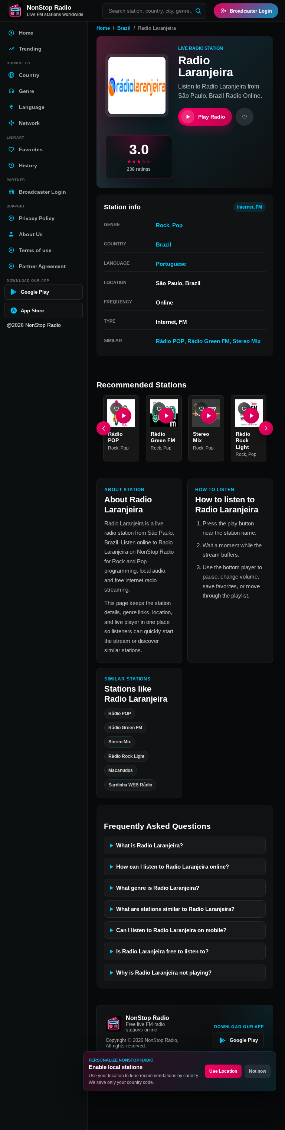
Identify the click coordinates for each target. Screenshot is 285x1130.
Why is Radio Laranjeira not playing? (164, 972)
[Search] (198, 11)
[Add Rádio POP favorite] (116, 408)
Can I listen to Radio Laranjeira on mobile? (171, 930)
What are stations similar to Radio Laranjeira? (175, 909)
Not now (257, 1071)
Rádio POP (170, 341)
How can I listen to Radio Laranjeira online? (172, 866)
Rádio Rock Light (243, 440)
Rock (162, 225)
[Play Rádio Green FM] (166, 415)
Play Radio (211, 117)
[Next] (266, 428)
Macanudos (120, 770)
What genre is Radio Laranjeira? (157, 888)
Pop (177, 225)
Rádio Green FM (208, 341)
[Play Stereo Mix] (208, 415)
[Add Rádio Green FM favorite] (159, 408)
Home (103, 28)
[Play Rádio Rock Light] (251, 415)
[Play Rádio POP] (123, 415)
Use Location (223, 1071)
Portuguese (171, 264)
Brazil (124, 28)
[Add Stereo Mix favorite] (201, 408)
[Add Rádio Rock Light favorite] (244, 408)
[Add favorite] (244, 117)
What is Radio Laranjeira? (149, 845)
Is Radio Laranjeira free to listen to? (162, 951)
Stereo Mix (247, 341)
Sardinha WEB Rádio (130, 785)
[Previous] (103, 428)
